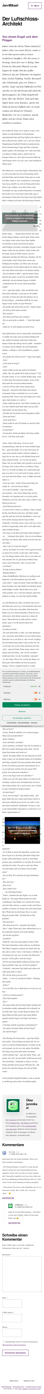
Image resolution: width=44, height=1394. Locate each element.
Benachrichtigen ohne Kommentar (14, 1345)
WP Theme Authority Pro (30, 1389)
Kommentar (6, 1254)
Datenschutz (18, 1387)
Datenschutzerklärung (24, 722)
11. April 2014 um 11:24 (18, 1154)
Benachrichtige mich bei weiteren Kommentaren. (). (20, 1343)
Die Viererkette (11, 1120)
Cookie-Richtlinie (12, 722)
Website (4, 1327)
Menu (36, 5)
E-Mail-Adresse (8, 1312)
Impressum (34, 722)
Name (4, 1298)
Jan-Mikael (10, 5)
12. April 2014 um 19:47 (24, 1207)
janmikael (19, 1205)
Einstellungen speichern (22, 718)
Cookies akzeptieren (22, 704)
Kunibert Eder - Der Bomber (19, 1123)
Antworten (8, 1198)
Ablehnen (22, 711)
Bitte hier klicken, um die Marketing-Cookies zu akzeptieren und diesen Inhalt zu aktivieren (19, 218)
